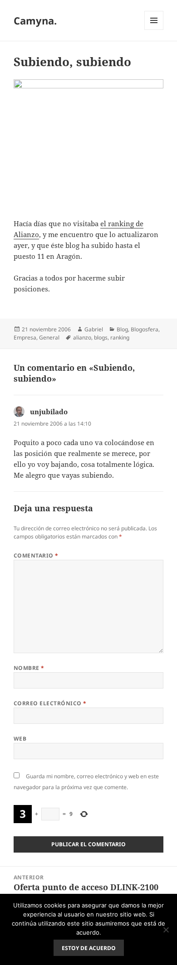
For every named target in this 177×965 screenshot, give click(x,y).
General (49, 337)
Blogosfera (144, 329)
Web (20, 738)
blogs (101, 337)
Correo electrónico (50, 703)
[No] (165, 929)
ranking (119, 337)
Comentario (36, 555)
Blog (122, 329)
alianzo (82, 337)
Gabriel (93, 329)
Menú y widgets (154, 29)
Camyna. (35, 20)
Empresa (25, 337)
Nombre (29, 668)
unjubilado (49, 411)
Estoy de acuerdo (89, 948)
